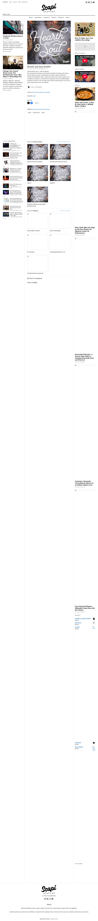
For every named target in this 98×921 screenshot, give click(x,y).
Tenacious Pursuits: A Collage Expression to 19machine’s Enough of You (16, 162)
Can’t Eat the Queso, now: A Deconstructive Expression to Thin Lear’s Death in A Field (16, 155)
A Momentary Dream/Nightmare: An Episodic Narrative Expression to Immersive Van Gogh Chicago (12, 146)
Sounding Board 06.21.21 (57, 252)
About (10, 2)
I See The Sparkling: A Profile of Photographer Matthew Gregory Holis (16, 192)
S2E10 (29, 183)
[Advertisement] (13, 116)
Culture (53, 17)
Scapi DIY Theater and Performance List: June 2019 (15, 208)
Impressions (38, 17)
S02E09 (52, 183)
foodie (29, 112)
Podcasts (60, 17)
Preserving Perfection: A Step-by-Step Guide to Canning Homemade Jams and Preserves (84, 357)
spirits (43, 112)
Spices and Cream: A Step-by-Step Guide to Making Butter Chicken (84, 104)
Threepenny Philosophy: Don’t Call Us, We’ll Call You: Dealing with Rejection (16, 200)
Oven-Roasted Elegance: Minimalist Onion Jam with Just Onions (85, 608)
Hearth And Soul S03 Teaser (58, 162)
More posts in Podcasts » (65, 210)
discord (15, 2)
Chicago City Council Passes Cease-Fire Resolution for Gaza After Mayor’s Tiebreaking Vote (12, 73)
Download (47, 92)
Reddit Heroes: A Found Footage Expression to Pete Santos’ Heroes (15, 170)
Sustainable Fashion (33, 230)
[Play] (35, 88)
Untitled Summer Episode (35, 273)
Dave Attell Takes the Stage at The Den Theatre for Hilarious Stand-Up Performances (85, 230)
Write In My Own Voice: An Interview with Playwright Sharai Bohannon (16, 178)
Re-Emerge (30, 252)
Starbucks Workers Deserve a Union (13, 37)
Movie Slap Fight (55, 230)
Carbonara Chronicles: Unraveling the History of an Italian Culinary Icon (84, 483)
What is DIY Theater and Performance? (16, 185)
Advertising (24, 2)
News (30, 17)
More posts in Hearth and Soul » (64, 141)
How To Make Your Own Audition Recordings (84, 39)
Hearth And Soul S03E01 (34, 162)
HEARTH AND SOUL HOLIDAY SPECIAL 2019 (36, 205)
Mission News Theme (44, 918)
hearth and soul (36, 112)
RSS (34, 96)
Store (19, 2)
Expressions (47, 17)
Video (67, 17)
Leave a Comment (7, 51)
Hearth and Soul (38, 109)
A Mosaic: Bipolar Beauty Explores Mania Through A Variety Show (16, 214)
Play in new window (37, 92)
